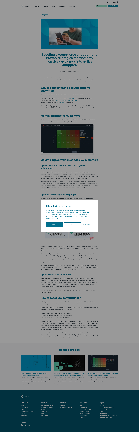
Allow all (54, 224)
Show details (86, 224)
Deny (72, 224)
